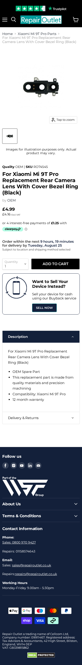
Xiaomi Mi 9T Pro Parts (37, 34)
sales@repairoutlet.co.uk (31, 565)
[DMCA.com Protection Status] (41, 657)
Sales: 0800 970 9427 (19, 542)
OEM (11, 200)
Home (7, 34)
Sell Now (44, 308)
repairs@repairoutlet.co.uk (36, 574)
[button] (41, 337)
